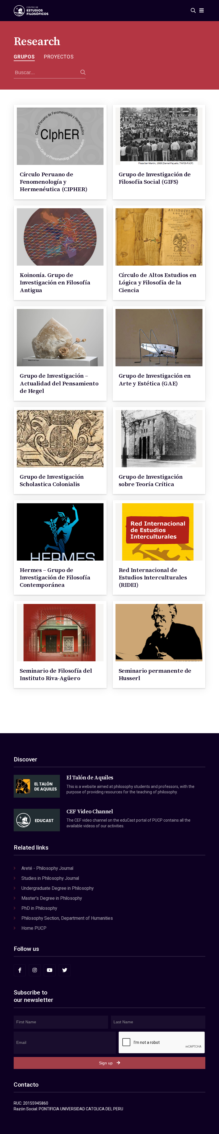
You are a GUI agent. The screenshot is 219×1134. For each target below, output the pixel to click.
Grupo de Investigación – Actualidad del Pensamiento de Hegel (59, 383)
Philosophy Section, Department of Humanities (67, 918)
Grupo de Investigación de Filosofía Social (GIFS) (155, 178)
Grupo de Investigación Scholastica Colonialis (52, 480)
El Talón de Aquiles (89, 777)
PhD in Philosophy (39, 908)
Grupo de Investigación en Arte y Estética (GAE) (155, 379)
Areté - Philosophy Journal (47, 868)
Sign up (106, 1063)
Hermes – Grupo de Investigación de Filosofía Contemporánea (55, 578)
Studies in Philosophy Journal (50, 878)
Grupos (24, 57)
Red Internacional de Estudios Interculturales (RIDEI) (153, 578)
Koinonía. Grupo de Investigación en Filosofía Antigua (55, 283)
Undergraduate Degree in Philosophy (57, 888)
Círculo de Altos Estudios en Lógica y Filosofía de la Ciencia (157, 283)
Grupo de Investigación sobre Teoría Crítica (151, 480)
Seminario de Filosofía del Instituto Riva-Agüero (56, 674)
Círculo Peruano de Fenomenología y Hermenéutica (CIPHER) (53, 182)
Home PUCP (33, 928)
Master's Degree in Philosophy (51, 898)
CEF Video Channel (89, 811)
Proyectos (59, 57)
